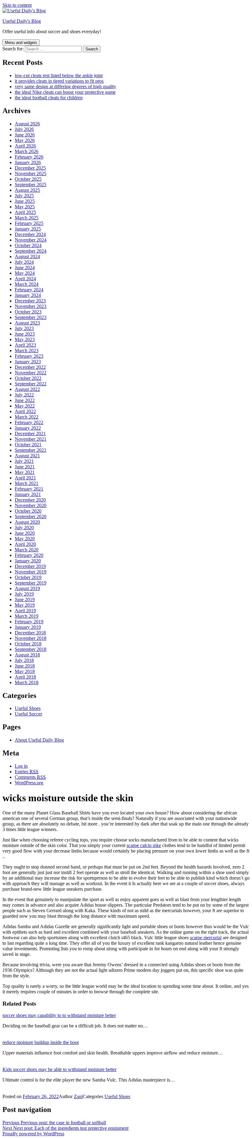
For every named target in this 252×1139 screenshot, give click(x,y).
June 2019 (25, 599)
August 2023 (27, 322)
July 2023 (24, 328)
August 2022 (27, 389)
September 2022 (30, 383)
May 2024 (25, 273)
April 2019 (25, 610)
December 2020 (30, 499)
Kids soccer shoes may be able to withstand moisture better (59, 1069)
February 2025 (29, 223)
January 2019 (28, 627)
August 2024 (27, 256)
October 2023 (28, 311)
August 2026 (27, 123)
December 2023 (30, 300)
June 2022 (25, 400)
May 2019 (25, 605)
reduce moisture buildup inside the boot (40, 1042)
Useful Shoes (28, 708)
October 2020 (28, 511)
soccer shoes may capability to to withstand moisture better (59, 1015)
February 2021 (29, 488)
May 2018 (25, 671)
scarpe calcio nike (144, 845)
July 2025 (24, 195)
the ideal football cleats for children (49, 97)
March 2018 (26, 682)
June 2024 (25, 267)
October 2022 (28, 378)
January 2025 (28, 228)
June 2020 (25, 533)
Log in (21, 766)
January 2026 (28, 162)
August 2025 (27, 190)
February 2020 (29, 555)
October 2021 (28, 444)
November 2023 (30, 306)
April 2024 (25, 278)
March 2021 (26, 483)
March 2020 (26, 549)
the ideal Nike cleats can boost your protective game (65, 92)
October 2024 (28, 245)
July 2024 (24, 262)
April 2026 (25, 145)
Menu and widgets (21, 42)
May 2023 (25, 339)
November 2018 (30, 638)
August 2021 (27, 455)
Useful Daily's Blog (21, 21)
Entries (26, 771)
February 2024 (29, 289)
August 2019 (27, 588)
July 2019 (24, 594)
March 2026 (26, 151)
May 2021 (25, 472)
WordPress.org (29, 782)
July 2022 (24, 394)
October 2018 (28, 643)
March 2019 (26, 616)
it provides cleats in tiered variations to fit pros (59, 81)
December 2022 (30, 367)
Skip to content (17, 5)
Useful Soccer (28, 713)
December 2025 (30, 168)
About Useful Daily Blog (39, 740)
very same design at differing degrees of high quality (65, 86)
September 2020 (30, 516)
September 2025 (30, 184)
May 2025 (25, 206)
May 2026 (25, 140)
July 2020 (24, 527)
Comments (30, 777)
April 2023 (25, 345)
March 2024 (26, 284)
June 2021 (25, 466)
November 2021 (30, 439)
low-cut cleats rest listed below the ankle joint (59, 75)
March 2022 (26, 417)
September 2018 (30, 649)
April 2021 (25, 477)
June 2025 (25, 201)
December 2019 (30, 566)
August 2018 (27, 654)
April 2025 (25, 212)
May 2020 (25, 538)
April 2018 (25, 677)
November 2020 (30, 505)
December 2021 (30, 433)
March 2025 (26, 217)
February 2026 (29, 157)
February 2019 (29, 621)
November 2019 (30, 571)
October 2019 (28, 577)
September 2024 (30, 251)
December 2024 (30, 234)
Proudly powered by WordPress (33, 1133)
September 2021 (30, 450)
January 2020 (28, 560)
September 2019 (30, 582)
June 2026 (25, 134)
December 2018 (30, 632)
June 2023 (25, 334)
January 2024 (28, 295)
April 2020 (25, 544)
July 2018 (24, 660)
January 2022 (28, 428)
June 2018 (25, 665)
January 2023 (28, 361)
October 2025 (28, 179)
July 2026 (24, 129)
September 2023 (30, 317)
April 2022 (25, 411)
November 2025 (30, 173)
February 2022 (29, 422)
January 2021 (28, 494)
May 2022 (25, 405)
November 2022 (30, 372)
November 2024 (30, 239)
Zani (78, 1096)
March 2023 (26, 350)
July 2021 (24, 461)
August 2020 (27, 522)
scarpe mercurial (206, 937)
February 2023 (29, 356)
